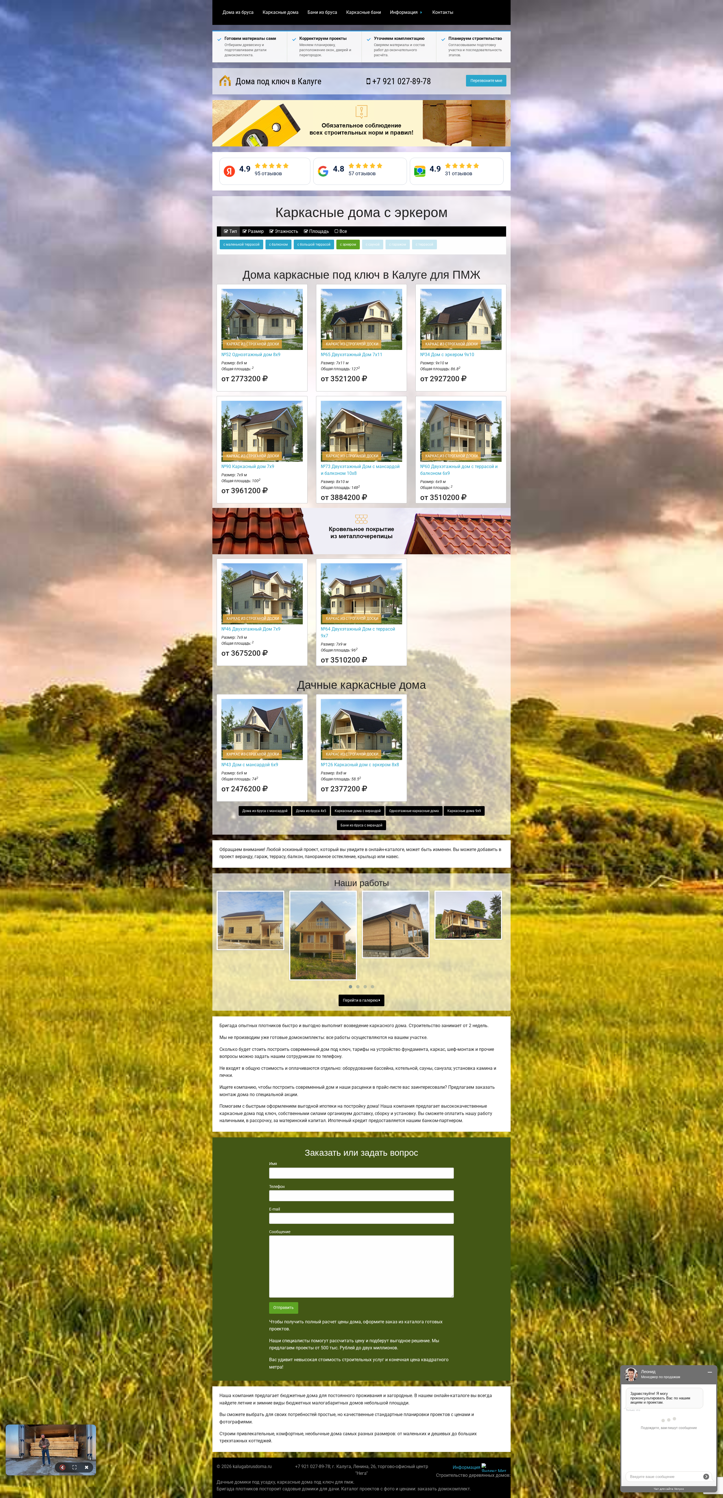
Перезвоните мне (486, 80)
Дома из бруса (238, 12)
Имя (273, 1163)
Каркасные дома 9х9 (464, 811)
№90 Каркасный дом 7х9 (247, 466)
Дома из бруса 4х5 (311, 811)
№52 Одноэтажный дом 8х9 (250, 354)
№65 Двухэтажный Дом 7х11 (351, 354)
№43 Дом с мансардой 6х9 (249, 764)
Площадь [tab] (318, 231)
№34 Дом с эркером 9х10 (447, 354)
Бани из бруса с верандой (361, 825)
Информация (404, 12)
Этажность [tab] (286, 231)
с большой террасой (313, 244)
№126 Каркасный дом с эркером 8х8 (360, 764)
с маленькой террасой (241, 244)
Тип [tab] (232, 231)
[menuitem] (238, 12)
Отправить (283, 1307)
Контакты (442, 12)
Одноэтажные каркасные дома (414, 811)
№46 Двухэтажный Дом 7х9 (250, 629)
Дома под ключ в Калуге (277, 81)
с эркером (348, 244)
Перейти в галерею (361, 1000)
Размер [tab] (255, 231)
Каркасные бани (363, 12)
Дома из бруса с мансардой (265, 811)
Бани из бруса (322, 12)
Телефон (277, 1186)
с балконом (278, 244)
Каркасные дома (281, 12)
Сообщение (279, 1231)
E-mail (274, 1209)
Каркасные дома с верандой (358, 811)
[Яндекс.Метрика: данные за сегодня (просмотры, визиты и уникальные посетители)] (494, 1467)
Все (342, 231)
